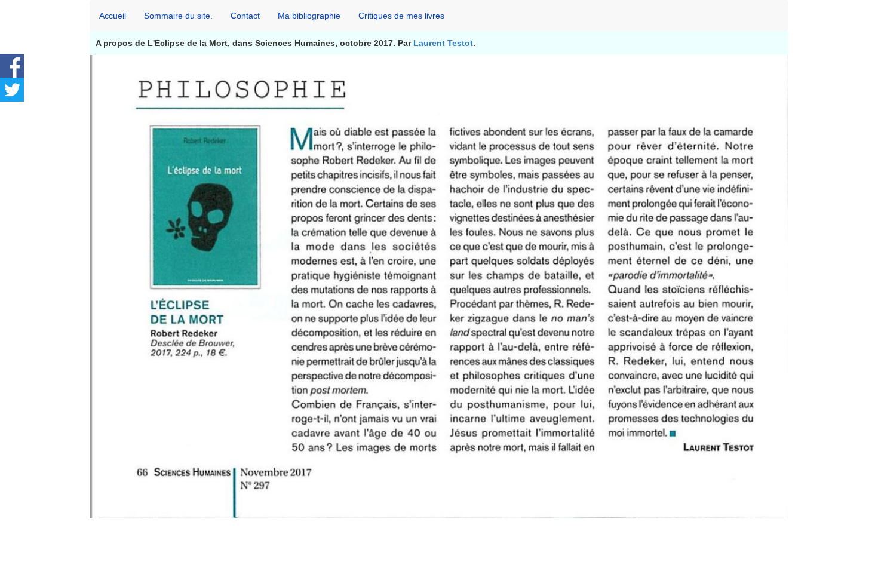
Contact (245, 15)
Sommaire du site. (178, 15)
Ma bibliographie (309, 15)
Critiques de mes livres (401, 15)
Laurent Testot (443, 43)
